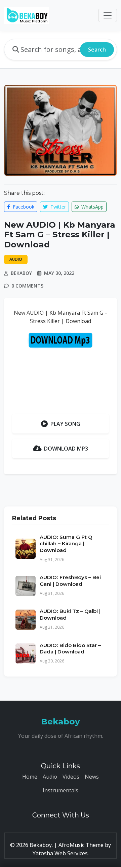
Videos (71, 776)
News (92, 776)
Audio (50, 776)
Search (97, 49)
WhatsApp (92, 207)
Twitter (57, 207)
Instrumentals (60, 790)
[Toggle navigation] (107, 15)
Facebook (22, 207)
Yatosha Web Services (60, 853)
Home (29, 776)
